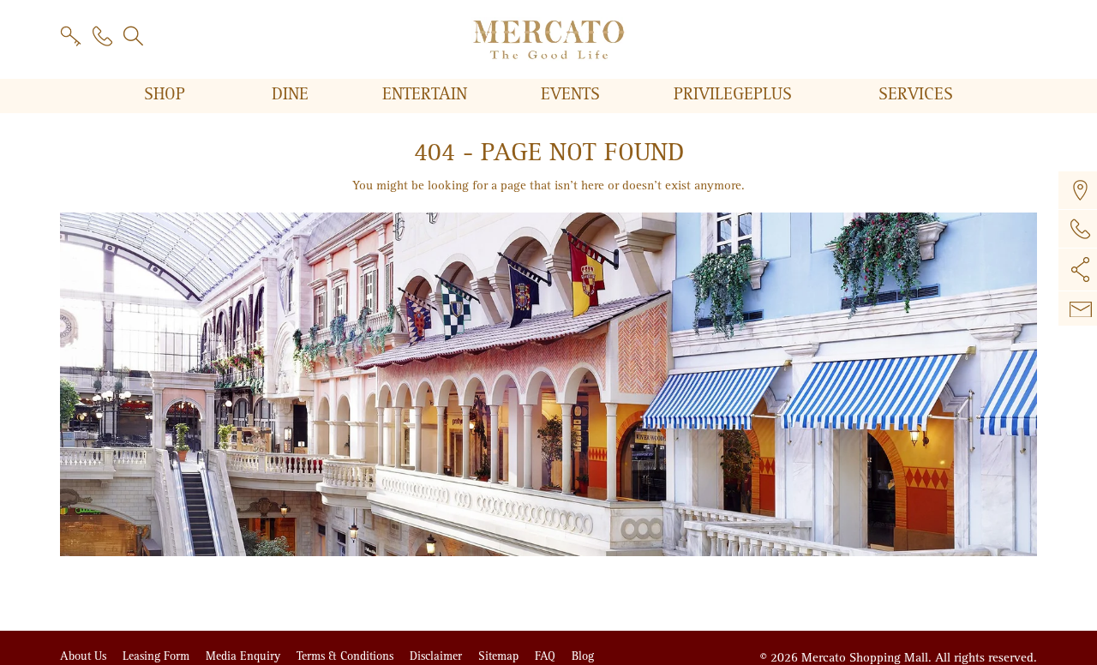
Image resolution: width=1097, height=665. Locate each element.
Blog (583, 656)
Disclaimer (437, 656)
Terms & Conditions (347, 656)
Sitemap (500, 656)
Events (573, 94)
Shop (167, 94)
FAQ (547, 656)
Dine (293, 94)
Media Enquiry (245, 656)
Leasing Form (158, 656)
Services (915, 94)
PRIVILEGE (733, 94)
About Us (85, 656)
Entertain (427, 94)
